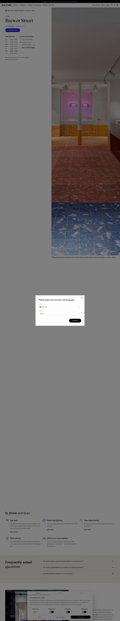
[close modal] (82, 298)
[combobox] (60, 307)
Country (40, 304)
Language (41, 310)
